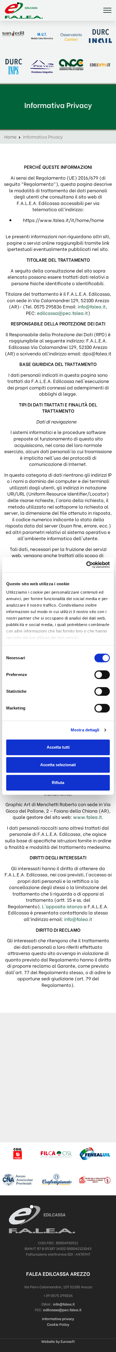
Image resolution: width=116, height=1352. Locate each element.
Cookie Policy (58, 1324)
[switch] (102, 674)
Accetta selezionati (58, 764)
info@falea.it (92, 306)
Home (10, 136)
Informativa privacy (58, 1318)
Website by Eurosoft (58, 1341)
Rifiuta (58, 782)
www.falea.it (87, 816)
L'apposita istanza (62, 906)
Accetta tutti (58, 747)
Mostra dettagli (85, 730)
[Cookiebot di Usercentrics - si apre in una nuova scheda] (86, 564)
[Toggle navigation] (107, 10)
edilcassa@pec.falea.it (62, 313)
